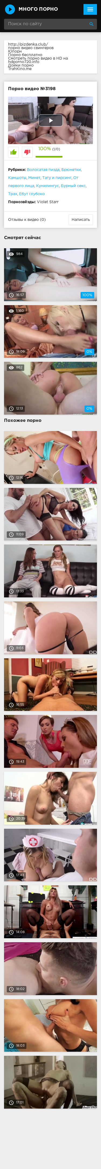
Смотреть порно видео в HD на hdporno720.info (38, 60)
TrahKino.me (20, 69)
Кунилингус (47, 186)
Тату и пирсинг (56, 178)
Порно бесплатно (25, 55)
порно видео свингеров (31, 48)
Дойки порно (21, 65)
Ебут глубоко (32, 194)
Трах (12, 194)
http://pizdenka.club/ (28, 44)
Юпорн (15, 51)
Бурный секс (73, 186)
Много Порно (38, 9)
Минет (34, 178)
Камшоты (17, 178)
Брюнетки (71, 169)
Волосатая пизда (43, 169)
